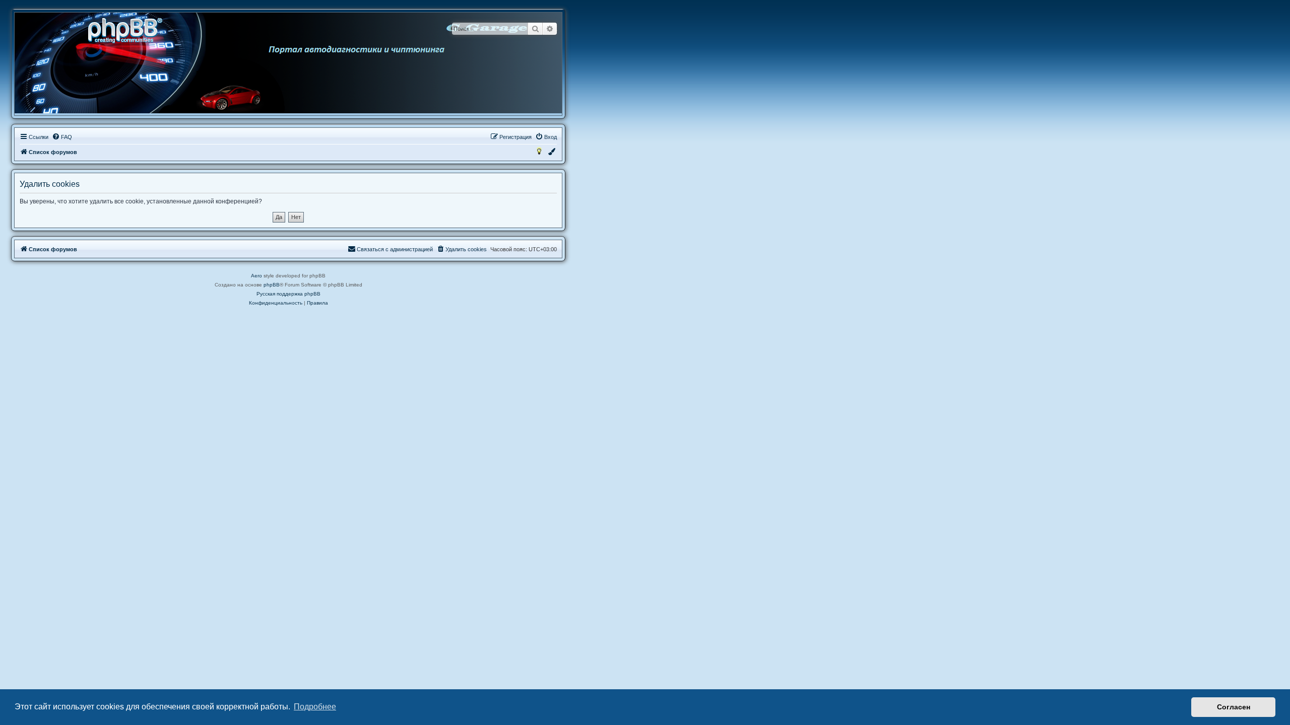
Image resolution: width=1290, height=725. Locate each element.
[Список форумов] (128, 29)
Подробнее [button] (315, 706)
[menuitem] (62, 137)
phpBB (272, 284)
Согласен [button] (1233, 707)
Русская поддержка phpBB (288, 294)
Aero (256, 275)
